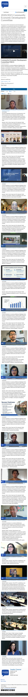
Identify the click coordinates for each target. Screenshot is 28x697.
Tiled (10, 93)
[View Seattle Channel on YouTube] (11, 690)
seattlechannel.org (20, 12)
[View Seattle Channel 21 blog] (12, 690)
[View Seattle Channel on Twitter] (3, 690)
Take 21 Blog (3, 681)
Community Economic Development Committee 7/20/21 (13, 247)
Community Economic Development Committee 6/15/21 (13, 280)
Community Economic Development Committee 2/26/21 (13, 447)
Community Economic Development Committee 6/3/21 (13, 311)
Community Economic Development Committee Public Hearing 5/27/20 (13, 558)
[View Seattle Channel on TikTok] (7, 690)
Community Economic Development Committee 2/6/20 (13, 630)
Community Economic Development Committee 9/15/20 (13, 520)
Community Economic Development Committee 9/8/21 (13, 182)
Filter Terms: (4, 85)
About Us (3, 679)
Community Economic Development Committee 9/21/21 (13, 144)
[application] (14, 51)
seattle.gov (6, 12)
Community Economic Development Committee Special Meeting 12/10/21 (13, 110)
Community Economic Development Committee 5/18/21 (13, 345)
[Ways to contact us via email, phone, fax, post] (14, 690)
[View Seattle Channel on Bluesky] (9, 690)
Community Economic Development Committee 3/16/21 (13, 416)
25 (10, 91)
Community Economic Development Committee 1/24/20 (13, 655)
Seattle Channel (15, 669)
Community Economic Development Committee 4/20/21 (13, 379)
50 (14, 91)
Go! (25, 10)
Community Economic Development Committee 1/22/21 (13, 483)
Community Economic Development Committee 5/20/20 (13, 580)
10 (7, 91)
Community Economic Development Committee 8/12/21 (13, 214)
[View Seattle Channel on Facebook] (2, 690)
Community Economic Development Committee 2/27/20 (13, 606)
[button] (14, 51)
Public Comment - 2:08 (5, 81)
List (4, 93)
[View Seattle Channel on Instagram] (5, 690)
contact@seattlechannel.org (9, 688)
